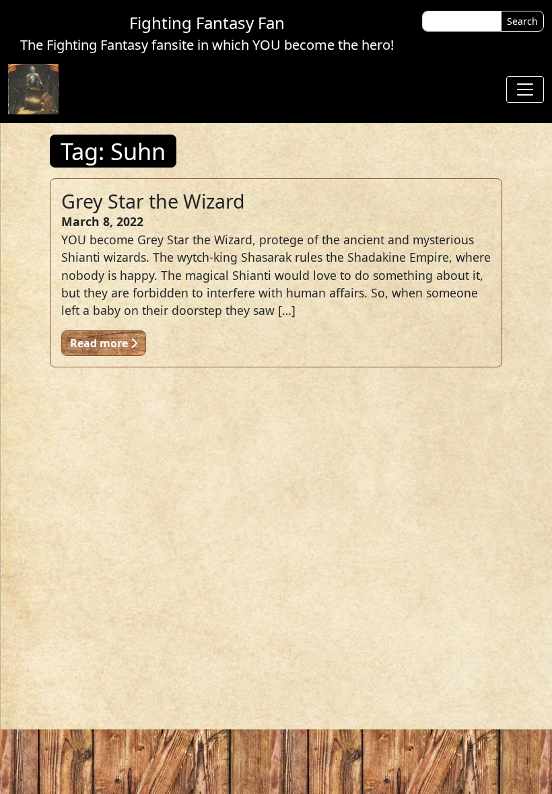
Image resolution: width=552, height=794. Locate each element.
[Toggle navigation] (525, 89)
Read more (100, 343)
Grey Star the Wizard (153, 201)
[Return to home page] (33, 89)
